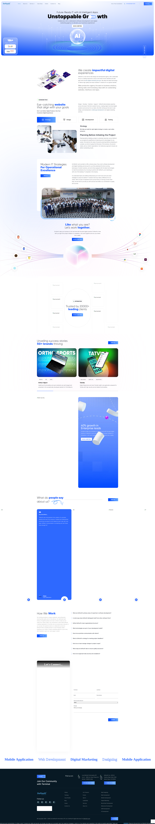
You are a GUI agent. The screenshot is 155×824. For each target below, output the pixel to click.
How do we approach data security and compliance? (86, 653)
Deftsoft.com (86, 818)
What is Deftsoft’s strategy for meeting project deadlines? (88, 638)
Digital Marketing (105, 800)
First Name (76, 689)
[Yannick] (136, 599)
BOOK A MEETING (77, 26)
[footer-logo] (42, 793)
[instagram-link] (42, 802)
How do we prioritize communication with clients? (86, 633)
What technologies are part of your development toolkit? (88, 628)
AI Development (104, 811)
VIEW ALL (113, 342)
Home (19, 3)
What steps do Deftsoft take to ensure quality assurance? (88, 648)
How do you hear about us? (78, 700)
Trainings (66, 795)
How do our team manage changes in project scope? (86, 643)
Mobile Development (106, 797)
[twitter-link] (54, 802)
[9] (28, 599)
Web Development (105, 795)
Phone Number (99, 695)
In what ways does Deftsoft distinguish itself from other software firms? (92, 618)
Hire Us (147, 3)
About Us (25, 3)
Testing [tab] (110, 119)
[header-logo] (7, 4)
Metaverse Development (106, 806)
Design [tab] (69, 119)
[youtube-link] (46, 802)
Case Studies (67, 797)
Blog (59, 3)
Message (75, 705)
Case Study (40, 3)
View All (113, 499)
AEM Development (105, 808)
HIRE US (45, 175)
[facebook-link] (38, 802)
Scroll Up (114, 818)
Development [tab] (89, 119)
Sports (84, 797)
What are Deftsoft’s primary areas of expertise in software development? (92, 613)
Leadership (85, 800)
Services (32, 3)
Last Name (98, 689)
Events (84, 795)
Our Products (86, 792)
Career (66, 803)
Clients (46, 3)
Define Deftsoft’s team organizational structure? (85, 623)
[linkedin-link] (50, 802)
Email (75, 695)
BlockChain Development (107, 803)
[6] (100, 599)
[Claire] (64, 599)
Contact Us (53, 3)
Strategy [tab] (48, 119)
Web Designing (104, 792)
